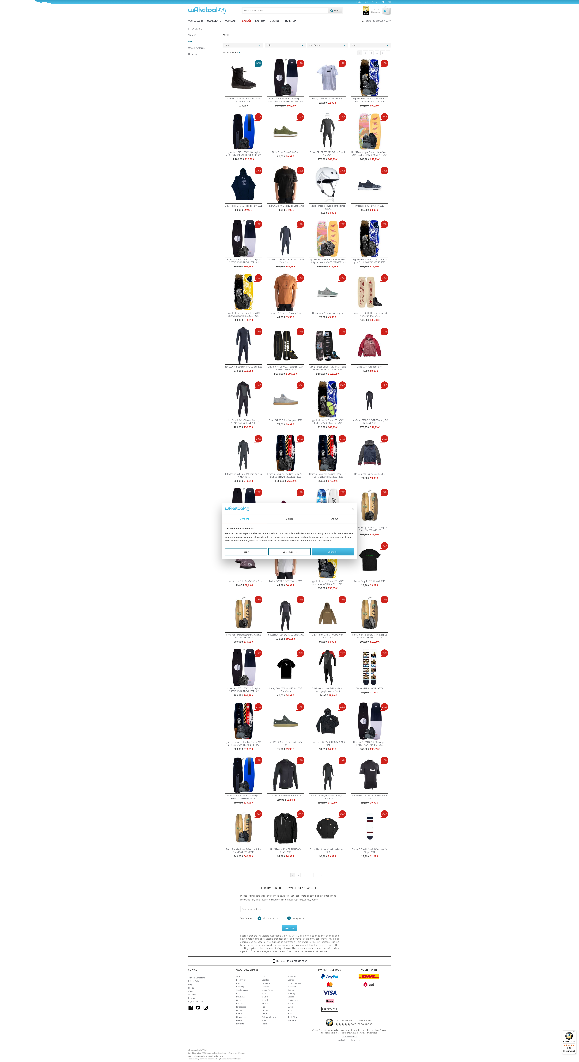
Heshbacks (241, 1017)
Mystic (264, 993)
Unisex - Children (196, 47)
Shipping (192, 994)
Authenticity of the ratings (349, 1040)
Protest (265, 1010)
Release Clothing (269, 1017)
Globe (239, 1013)
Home (190, 29)
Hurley (239, 1020)
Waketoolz (292, 1020)
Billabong (240, 986)
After (238, 976)
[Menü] (574, 1032)
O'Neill (265, 1000)
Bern (238, 983)
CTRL (238, 993)
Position (234, 52)
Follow (239, 1010)
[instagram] (205, 1010)
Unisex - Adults (195, 54)
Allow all (332, 552)
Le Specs (266, 983)
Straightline (292, 1000)
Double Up (241, 996)
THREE (291, 1013)
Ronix (264, 1023)
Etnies (238, 1000)
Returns (191, 998)
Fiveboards (241, 1006)
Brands (275, 20)
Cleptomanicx (242, 990)
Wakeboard (195, 20)
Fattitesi (239, 1003)
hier (274, 899)
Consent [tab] (244, 518)
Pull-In (264, 1013)
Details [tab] (289, 518)
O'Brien (265, 996)
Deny (246, 552)
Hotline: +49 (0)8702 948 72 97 (378, 20)
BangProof (240, 979)
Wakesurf (231, 20)
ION (263, 976)
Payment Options (195, 1001)
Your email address (251, 908)
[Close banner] (353, 509)
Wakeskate (214, 20)
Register (289, 928)
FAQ (366, 2)
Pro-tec (265, 1006)
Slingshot (292, 986)
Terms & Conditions (196, 977)
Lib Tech (265, 986)
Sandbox (292, 976)
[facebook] (190, 1010)
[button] (381, 10)
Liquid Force (267, 990)
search (337, 10)
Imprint (191, 987)
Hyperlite (240, 1023)
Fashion (260, 20)
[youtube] (198, 1010)
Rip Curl (265, 1020)
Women (192, 34)
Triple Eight (292, 1017)
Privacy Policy (194, 981)
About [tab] (334, 518)
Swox (290, 1006)
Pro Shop (290, 20)
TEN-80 (291, 1010)
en (389, 2)
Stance (291, 996)
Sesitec (291, 979)
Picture (265, 1003)
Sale (245, 20)
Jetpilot (265, 979)
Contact (375, 2)
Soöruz (291, 990)
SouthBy (291, 993)
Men (200, 29)
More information (349, 1036)
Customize (288, 552)
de (383, 2)
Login (358, 2)
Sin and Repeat (294, 983)
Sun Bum (292, 1003)
